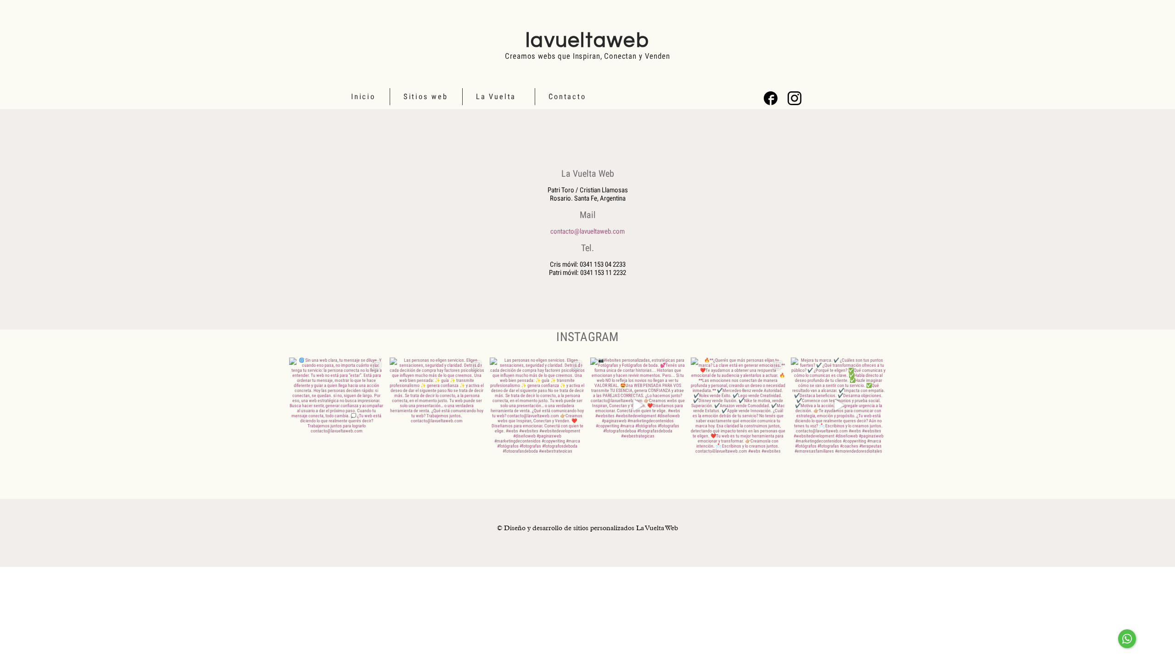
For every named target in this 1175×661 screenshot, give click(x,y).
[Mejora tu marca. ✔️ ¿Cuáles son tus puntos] (838, 405)
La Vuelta (496, 96)
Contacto (567, 96)
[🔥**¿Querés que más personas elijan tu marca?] (738, 405)
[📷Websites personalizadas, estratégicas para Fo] (637, 405)
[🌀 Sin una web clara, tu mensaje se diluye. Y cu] (336, 405)
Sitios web (425, 96)
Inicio (363, 96)
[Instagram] (794, 98)
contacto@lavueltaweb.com (587, 231)
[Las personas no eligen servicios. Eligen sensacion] (437, 405)
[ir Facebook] (771, 98)
